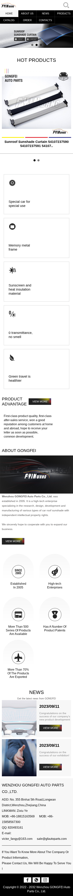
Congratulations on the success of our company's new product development (54, 716)
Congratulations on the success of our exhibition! (54, 754)
